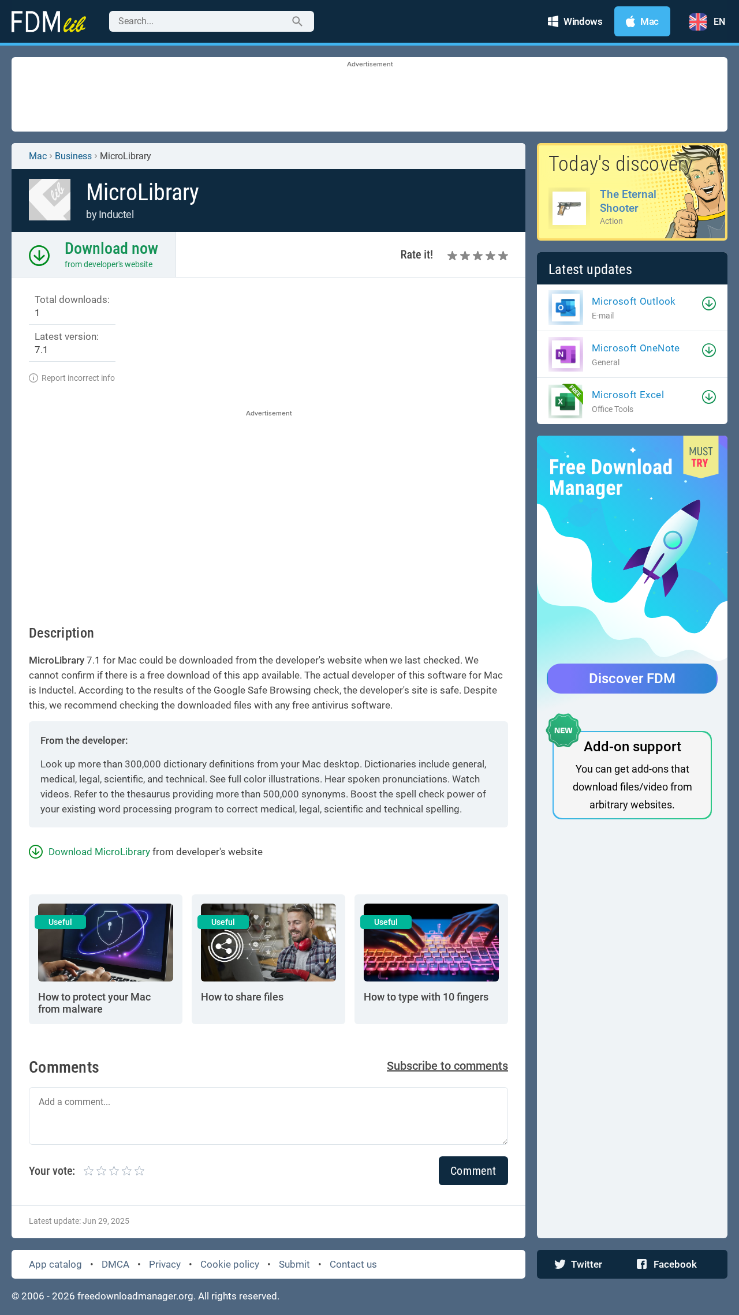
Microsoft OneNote (636, 348)
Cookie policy (229, 1264)
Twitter (586, 1264)
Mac (38, 156)
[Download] (709, 303)
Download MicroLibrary (99, 851)
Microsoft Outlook (634, 301)
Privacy (165, 1264)
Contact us (353, 1264)
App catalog (55, 1264)
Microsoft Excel (628, 394)
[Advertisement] (369, 95)
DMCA (115, 1264)
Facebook (675, 1264)
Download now (111, 248)
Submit (294, 1264)
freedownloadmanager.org (135, 1296)
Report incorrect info (78, 378)
